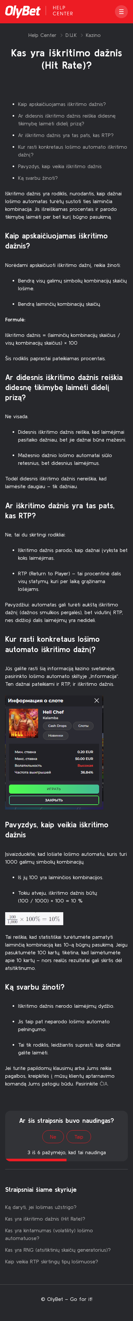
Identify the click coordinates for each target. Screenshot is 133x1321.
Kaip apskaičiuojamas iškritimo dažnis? (62, 104)
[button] (121, 11)
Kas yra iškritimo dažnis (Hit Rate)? (45, 1219)
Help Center (42, 35)
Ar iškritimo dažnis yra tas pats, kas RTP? (66, 135)
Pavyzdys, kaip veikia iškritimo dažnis (60, 166)
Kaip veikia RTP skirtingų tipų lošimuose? (51, 1261)
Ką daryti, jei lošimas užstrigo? (41, 1207)
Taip (78, 1137)
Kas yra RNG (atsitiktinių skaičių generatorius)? (58, 1250)
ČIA (103, 1083)
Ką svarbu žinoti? (38, 178)
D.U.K (71, 35)
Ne (53, 1137)
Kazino (93, 35)
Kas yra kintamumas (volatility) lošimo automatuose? (49, 1234)
